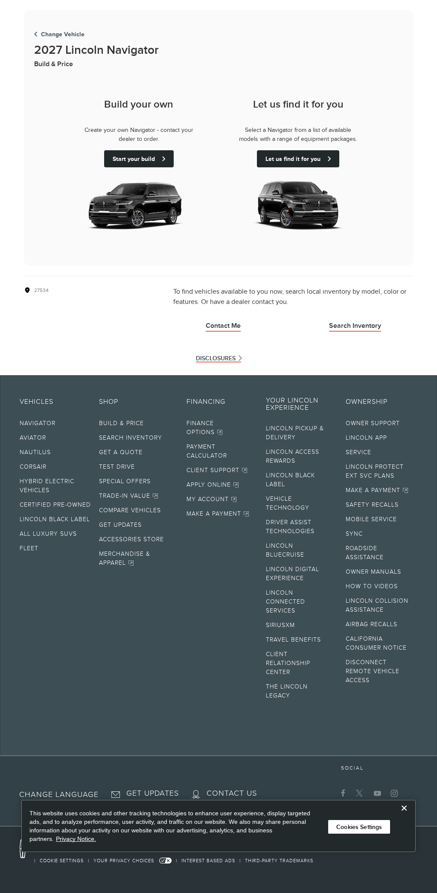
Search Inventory (355, 326)
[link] (61, 860)
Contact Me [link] (223, 326)
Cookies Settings (359, 826)
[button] (59, 792)
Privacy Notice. (76, 838)
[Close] (404, 814)
